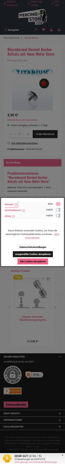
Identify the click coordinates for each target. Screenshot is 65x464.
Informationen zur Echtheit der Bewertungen (35, 462)
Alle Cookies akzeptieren (33, 261)
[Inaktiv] (60, 210)
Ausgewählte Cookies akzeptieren (33, 254)
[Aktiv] (60, 204)
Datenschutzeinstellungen (33, 247)
